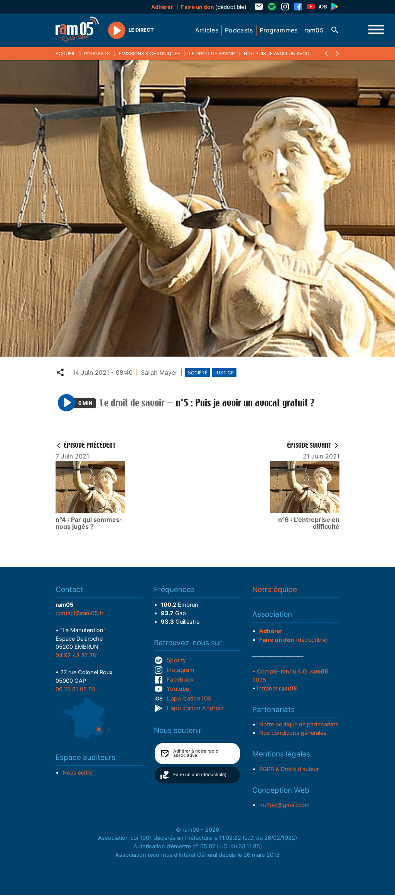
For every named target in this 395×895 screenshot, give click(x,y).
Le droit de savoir (212, 53)
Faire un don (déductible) (199, 774)
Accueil (66, 53)
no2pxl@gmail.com (284, 805)
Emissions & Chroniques (150, 53)
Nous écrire (77, 772)
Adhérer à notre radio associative (195, 753)
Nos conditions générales (292, 732)
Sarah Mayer (159, 372)
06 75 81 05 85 (75, 689)
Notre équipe (274, 589)
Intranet (277, 688)
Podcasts (97, 53)
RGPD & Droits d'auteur (289, 769)
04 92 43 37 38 (76, 655)
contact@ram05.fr (79, 613)
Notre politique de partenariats (298, 724)
